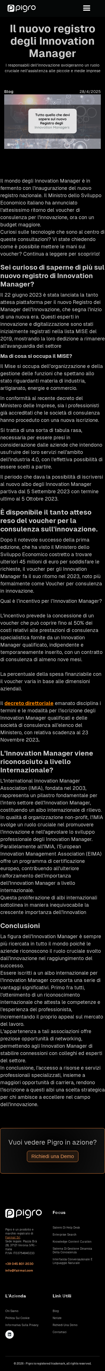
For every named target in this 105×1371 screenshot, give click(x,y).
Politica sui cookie (17, 1318)
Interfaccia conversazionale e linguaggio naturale (72, 1261)
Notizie (57, 1318)
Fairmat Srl (12, 1237)
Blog (56, 1311)
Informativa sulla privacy (21, 1325)
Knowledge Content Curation (72, 1241)
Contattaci (59, 1332)
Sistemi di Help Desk (66, 1227)
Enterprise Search (64, 1234)
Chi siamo (11, 1311)
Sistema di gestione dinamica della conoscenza (72, 1250)
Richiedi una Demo (52, 1156)
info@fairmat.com (19, 1270)
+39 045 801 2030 (19, 1263)
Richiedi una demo (65, 1325)
